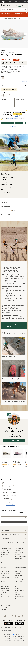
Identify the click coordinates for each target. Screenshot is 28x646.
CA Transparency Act (19, 640)
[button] (14, 34)
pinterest (16, 616)
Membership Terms (14, 642)
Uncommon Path (19, 579)
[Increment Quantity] (9, 95)
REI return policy (14, 126)
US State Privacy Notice (18, 636)
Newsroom (17, 594)
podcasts (23, 616)
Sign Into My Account (7, 550)
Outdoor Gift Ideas (6, 565)
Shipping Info (18, 558)
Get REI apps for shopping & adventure (14, 620)
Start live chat (15, 440)
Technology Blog (19, 596)
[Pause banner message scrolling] (26, 13)
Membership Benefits (6, 556)
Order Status (18, 550)
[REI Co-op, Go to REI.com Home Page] (3, 5)
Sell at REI (3, 592)
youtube (19, 616)
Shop (8, 5)
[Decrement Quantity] (2, 95)
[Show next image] (25, 34)
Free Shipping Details (20, 567)
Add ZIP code (17, 108)
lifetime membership (12, 118)
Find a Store (4, 607)
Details (16, 116)
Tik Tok (9, 616)
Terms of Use (7, 634)
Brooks (3, 50)
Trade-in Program (5, 582)
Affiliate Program (5, 594)
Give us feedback (10, 505)
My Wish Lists (4, 554)
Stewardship (18, 598)
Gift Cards (3, 567)
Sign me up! (14, 522)
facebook (12, 616)
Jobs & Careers (5, 588)
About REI (17, 588)
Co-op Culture (5, 590)
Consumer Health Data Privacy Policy (14, 638)
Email (2, 515)
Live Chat (3, 609)
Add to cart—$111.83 (12, 123)
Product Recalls (7, 640)
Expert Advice (18, 575)
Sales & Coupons (19, 565)
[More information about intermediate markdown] (19, 60)
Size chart (24, 81)
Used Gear (4, 579)
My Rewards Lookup (6, 552)
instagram (5, 616)
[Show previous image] (2, 34)
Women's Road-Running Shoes (10, 18)
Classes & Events (19, 577)
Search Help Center (6, 605)
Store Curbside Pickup (20, 556)
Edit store (3, 108)
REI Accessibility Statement (14, 643)
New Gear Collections (6, 577)
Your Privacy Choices (19, 634)
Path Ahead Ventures (20, 582)
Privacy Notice (7, 636)
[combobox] (14, 9)
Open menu (25, 5)
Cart (22, 5)
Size (2, 81)
